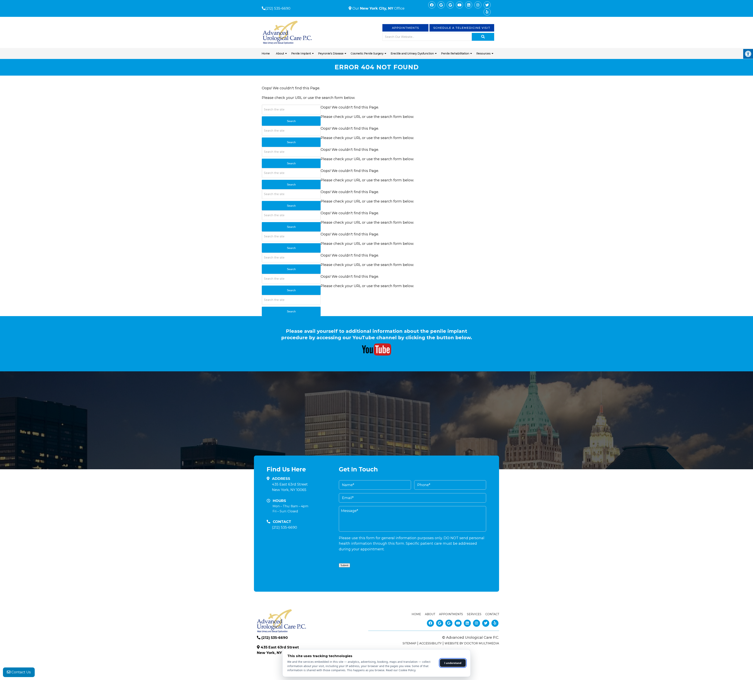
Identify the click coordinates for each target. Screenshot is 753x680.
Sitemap (409, 643)
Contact (492, 614)
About (280, 53)
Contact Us (20, 672)
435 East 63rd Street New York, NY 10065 (290, 487)
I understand (452, 663)
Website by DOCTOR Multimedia (472, 643)
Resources (483, 53)
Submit (344, 565)
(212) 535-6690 (277, 8)
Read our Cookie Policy (400, 670)
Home (266, 53)
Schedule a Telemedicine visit (461, 28)
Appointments (405, 28)
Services (474, 614)
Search (291, 311)
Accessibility (430, 643)
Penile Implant (301, 53)
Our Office (378, 8)
